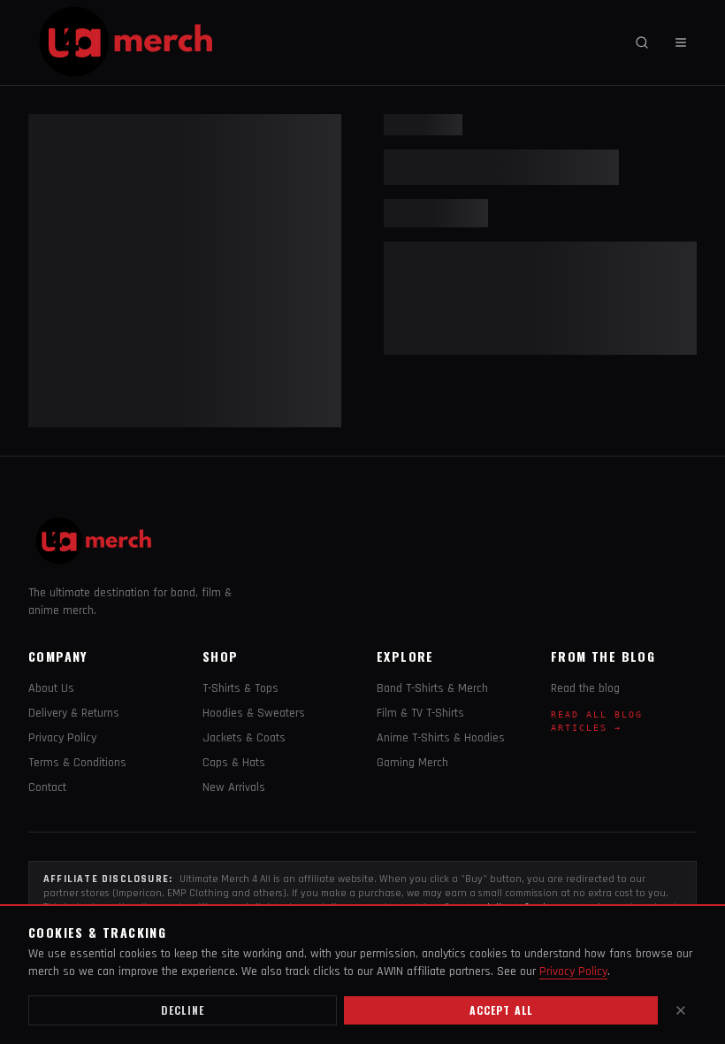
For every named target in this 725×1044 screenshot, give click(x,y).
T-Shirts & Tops (240, 688)
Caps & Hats (233, 763)
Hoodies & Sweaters (253, 713)
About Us (51, 688)
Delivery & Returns (73, 713)
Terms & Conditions (77, 763)
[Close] (681, 1010)
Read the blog (585, 688)
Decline (182, 1009)
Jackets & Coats (244, 738)
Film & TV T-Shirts (420, 713)
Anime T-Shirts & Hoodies (441, 738)
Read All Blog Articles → (597, 721)
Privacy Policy (62, 738)
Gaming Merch (412, 763)
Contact (47, 787)
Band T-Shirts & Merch (432, 688)
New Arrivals (233, 787)
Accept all (501, 1009)
